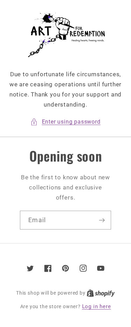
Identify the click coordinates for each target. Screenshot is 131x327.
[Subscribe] (102, 220)
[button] (65, 121)
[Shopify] (101, 293)
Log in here (96, 306)
